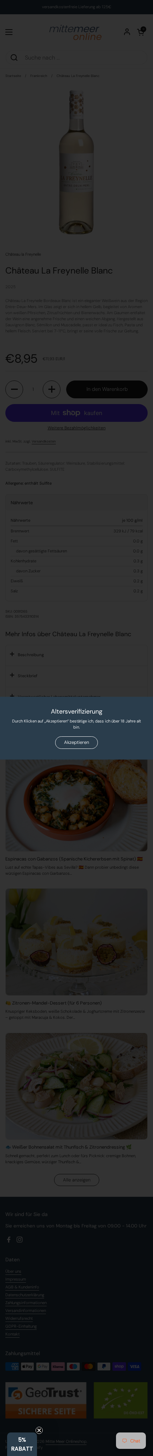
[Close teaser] (39, 1430)
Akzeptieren (76, 742)
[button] (22, 1444)
